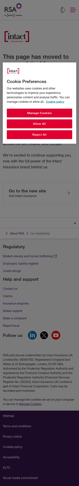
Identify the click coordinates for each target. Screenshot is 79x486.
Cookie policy (55, 101)
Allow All (39, 123)
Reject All (39, 134)
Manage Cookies (39, 113)
